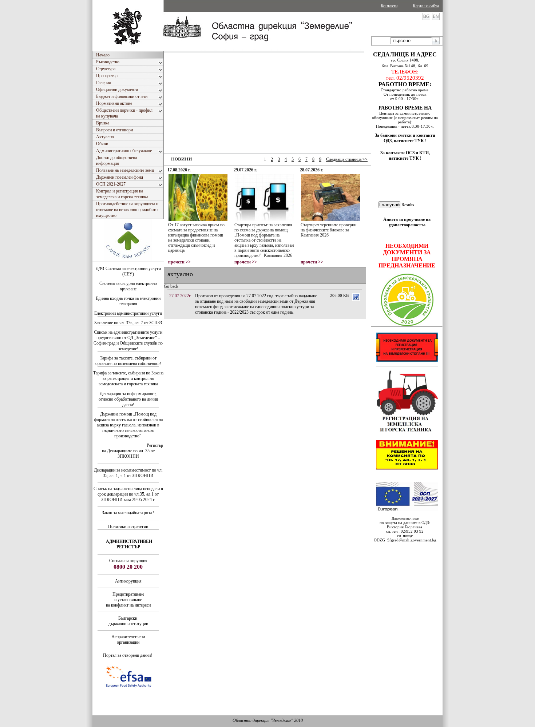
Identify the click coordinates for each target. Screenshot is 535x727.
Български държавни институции (128, 621)
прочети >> (179, 262)
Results (407, 204)
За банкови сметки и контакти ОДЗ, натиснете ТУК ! (405, 138)
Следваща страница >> (347, 159)
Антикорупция (128, 581)
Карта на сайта (426, 5)
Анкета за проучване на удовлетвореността (407, 222)
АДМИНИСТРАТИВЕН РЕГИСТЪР (129, 544)
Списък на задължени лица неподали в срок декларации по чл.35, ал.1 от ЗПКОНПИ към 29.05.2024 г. (128, 494)
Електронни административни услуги (128, 313)
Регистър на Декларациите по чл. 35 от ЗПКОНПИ (132, 451)
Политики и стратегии (128, 526)
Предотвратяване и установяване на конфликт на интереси (128, 600)
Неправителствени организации (128, 639)
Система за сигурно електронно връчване (128, 286)
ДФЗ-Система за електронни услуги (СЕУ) (128, 271)
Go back (171, 286)
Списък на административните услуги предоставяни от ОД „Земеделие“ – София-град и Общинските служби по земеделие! (128, 340)
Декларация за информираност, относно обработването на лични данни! (128, 399)
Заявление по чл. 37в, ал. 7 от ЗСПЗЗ (128, 322)
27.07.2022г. (180, 295)
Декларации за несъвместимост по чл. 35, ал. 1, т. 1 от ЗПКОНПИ (128, 473)
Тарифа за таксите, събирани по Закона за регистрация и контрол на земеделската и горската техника (128, 378)
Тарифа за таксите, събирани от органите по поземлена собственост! (128, 360)
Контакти (389, 5)
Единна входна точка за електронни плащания (128, 301)
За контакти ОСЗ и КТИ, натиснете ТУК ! (405, 155)
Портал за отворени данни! (127, 655)
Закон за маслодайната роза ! (128, 512)
